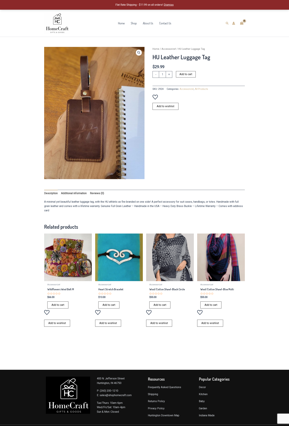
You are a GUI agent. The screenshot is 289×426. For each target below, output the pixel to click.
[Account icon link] (233, 23)
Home (156, 48)
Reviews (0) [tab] (97, 193)
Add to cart (185, 74)
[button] (227, 23)
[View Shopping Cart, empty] (241, 23)
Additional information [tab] (74, 193)
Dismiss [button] (169, 4)
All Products (201, 89)
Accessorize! (169, 48)
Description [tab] (51, 193)
